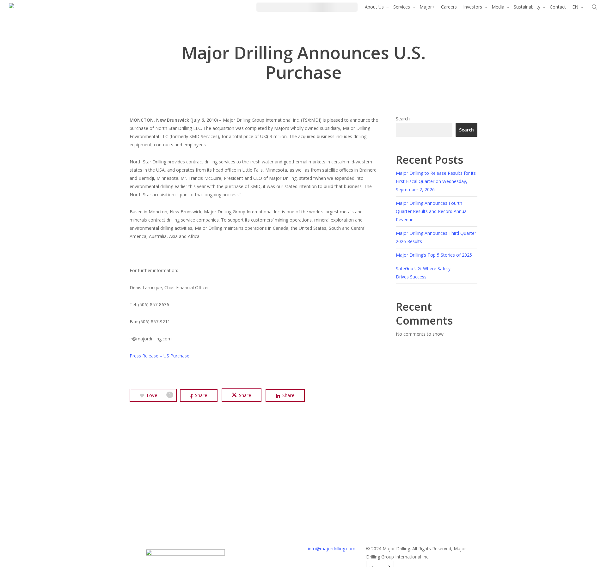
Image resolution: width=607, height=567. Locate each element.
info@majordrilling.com (331, 549)
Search (403, 119)
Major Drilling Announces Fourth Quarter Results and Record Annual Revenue (432, 211)
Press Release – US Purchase (159, 356)
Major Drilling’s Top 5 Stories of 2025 (434, 255)
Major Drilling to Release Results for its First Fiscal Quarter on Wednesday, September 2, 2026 (436, 181)
